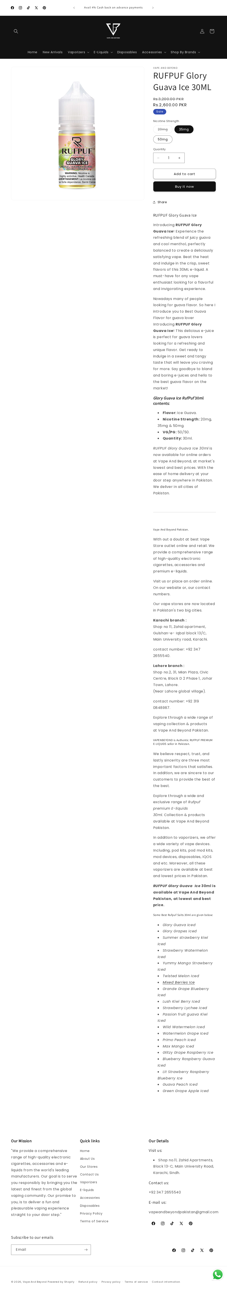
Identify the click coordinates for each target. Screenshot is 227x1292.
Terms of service (136, 1282)
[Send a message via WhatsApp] (218, 1275)
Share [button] (162, 202)
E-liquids (87, 1190)
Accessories (90, 1197)
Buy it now (184, 186)
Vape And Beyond (35, 1282)
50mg (163, 139)
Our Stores (89, 1166)
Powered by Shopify (61, 1282)
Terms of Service (94, 1221)
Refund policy (87, 1282)
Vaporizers (88, 1182)
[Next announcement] (153, 8)
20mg (165, 130)
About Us (87, 1158)
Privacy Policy (91, 1213)
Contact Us (89, 1174)
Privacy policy (111, 1282)
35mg (184, 129)
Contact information (166, 1282)
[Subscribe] (86, 1250)
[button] (16, 31)
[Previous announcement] (74, 8)
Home (85, 1151)
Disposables (90, 1205)
